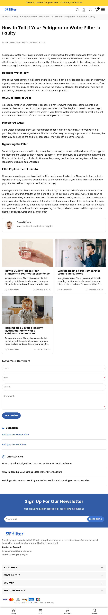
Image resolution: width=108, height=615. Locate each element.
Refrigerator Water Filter (31, 16)
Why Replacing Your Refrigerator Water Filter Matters (79, 272)
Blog (16, 16)
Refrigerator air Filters (14, 444)
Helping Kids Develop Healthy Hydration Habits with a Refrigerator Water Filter (24, 331)
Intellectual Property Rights (15, 554)
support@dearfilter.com (20, 551)
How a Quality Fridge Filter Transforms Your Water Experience (27, 272)
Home (8, 16)
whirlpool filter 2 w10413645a (66, 58)
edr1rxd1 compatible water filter (76, 194)
